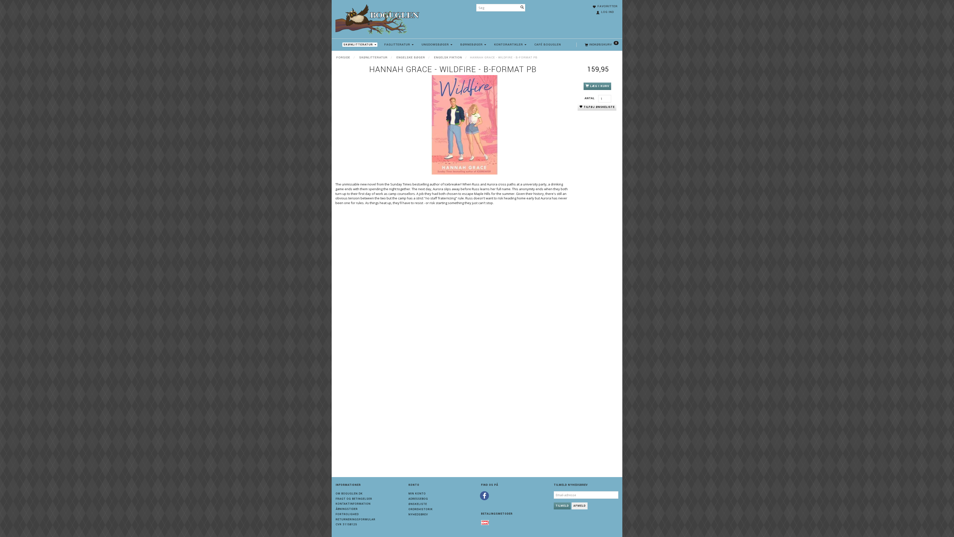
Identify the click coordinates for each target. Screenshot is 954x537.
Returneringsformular (355, 519)
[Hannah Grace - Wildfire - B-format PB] (464, 125)
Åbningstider (347, 509)
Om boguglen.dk (349, 493)
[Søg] (522, 7)
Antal (590, 98)
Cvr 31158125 (346, 524)
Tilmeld (562, 506)
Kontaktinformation (353, 504)
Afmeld (579, 506)
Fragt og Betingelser (354, 499)
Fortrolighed (347, 514)
